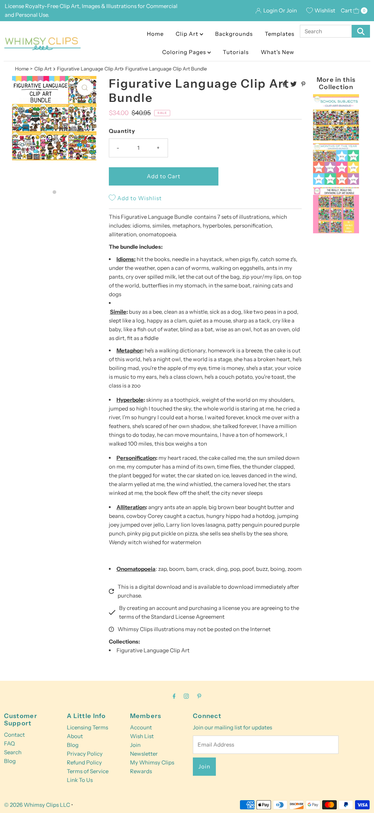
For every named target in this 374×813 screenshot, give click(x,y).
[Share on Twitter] (294, 84)
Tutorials (236, 52)
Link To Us (80, 779)
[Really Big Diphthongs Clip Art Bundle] (336, 231)
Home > (24, 69)
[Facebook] (174, 696)
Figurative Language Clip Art (153, 650)
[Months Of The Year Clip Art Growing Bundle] (336, 182)
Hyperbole (130, 399)
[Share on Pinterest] (303, 84)
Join (135, 744)
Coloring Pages (184, 52)
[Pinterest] (199, 696)
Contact (14, 734)
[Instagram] (186, 696)
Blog (10, 760)
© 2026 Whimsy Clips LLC (37, 804)
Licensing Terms (87, 727)
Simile (118, 311)
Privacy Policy (85, 753)
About (75, 736)
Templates (279, 33)
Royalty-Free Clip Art (52, 6)
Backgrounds (234, 33)
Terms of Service (87, 771)
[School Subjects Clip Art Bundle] (336, 138)
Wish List (142, 736)
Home (155, 33)
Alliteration (131, 507)
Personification (136, 457)
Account (141, 727)
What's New (277, 52)
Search (13, 752)
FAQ (9, 743)
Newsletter (144, 753)
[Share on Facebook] (285, 84)
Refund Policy (84, 762)
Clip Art (188, 33)
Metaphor (129, 350)
